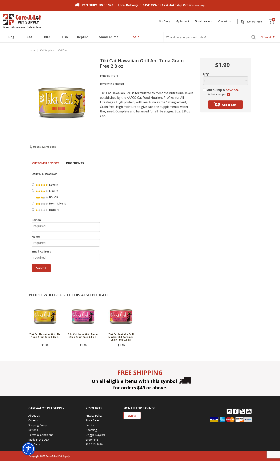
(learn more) (228, 94)
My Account (182, 21)
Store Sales (92, 420)
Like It (53, 191)
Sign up (132, 415)
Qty (206, 74)
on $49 (97, 5)
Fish (65, 37)
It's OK (53, 197)
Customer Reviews (45, 163)
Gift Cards (34, 444)
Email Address (41, 251)
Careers (33, 420)
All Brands (266, 37)
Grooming (92, 439)
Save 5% (232, 90)
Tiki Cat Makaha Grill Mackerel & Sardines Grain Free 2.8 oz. (121, 337)
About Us (34, 415)
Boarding (91, 430)
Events (90, 425)
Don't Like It (57, 203)
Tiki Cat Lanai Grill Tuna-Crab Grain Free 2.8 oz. (83, 335)
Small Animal (109, 37)
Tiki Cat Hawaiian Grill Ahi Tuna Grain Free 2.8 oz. (45, 335)
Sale (136, 37)
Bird (47, 37)
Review (36, 220)
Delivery (128, 5)
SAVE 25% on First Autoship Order (174, 5)
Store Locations (204, 21)
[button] (28, 448)
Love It (53, 184)
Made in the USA (38, 439)
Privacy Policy (94, 415)
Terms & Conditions (40, 435)
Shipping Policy (37, 425)
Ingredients (75, 163)
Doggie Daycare (96, 435)
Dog (11, 37)
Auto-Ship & (222, 90)
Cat (29, 37)
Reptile (82, 37)
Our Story (164, 21)
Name (36, 236)
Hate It (53, 210)
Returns (33, 430)
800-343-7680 (254, 21)
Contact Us (224, 21)
